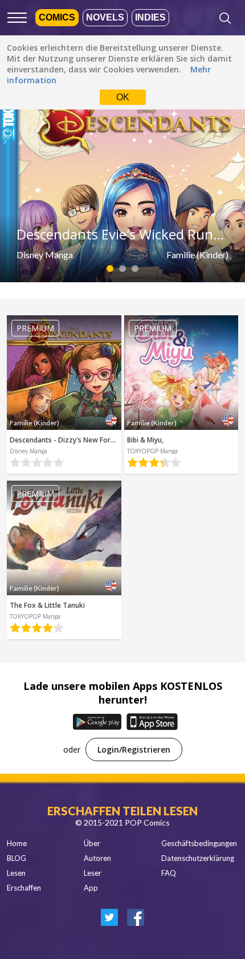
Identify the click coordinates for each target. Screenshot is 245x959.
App (91, 887)
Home (17, 843)
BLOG (16, 858)
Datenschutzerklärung (197, 858)
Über (92, 843)
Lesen (16, 872)
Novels (105, 17)
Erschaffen (24, 887)
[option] (122, 192)
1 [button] (110, 268)
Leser (92, 872)
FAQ (168, 872)
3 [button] (135, 268)
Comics (57, 17)
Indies (150, 17)
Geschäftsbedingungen (199, 843)
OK (122, 97)
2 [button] (122, 268)
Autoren (97, 858)
